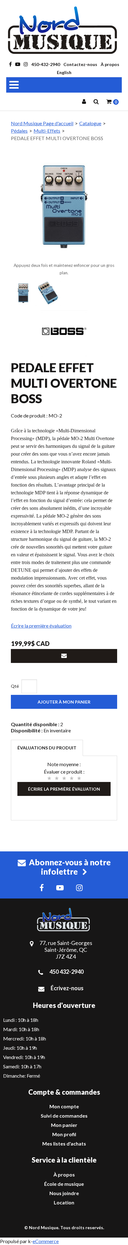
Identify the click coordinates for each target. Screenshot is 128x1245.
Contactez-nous (80, 64)
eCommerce (46, 1241)
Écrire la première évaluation (41, 626)
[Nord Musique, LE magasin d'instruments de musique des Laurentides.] (64, 30)
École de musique (64, 1184)
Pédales (19, 131)
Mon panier (64, 1125)
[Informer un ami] (64, 656)
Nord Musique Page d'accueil (42, 123)
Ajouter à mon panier (64, 701)
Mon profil (64, 1134)
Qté (15, 686)
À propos (110, 64)
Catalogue (90, 123)
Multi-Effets (47, 131)
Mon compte (64, 1106)
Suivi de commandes (64, 1116)
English (64, 72)
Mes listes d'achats (64, 1143)
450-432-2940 (45, 64)
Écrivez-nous (67, 988)
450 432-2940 (66, 971)
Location (64, 1202)
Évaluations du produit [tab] (46, 747)
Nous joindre (64, 1193)
